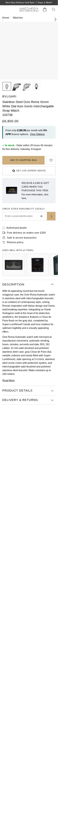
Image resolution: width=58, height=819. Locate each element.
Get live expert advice (31, 171)
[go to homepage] (28, 9)
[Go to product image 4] (36, 86)
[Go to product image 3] (26, 86)
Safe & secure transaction (22, 237)
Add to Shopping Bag (23, 160)
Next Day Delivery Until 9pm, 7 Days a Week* (29, 2)
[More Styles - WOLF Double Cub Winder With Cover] (13, 264)
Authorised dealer (16, 227)
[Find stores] (51, 216)
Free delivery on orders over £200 (26, 232)
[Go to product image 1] (6, 86)
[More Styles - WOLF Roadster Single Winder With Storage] (37, 264)
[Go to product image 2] (16, 86)
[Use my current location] (41, 216)
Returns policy (15, 242)
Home (5, 17)
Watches (18, 17)
